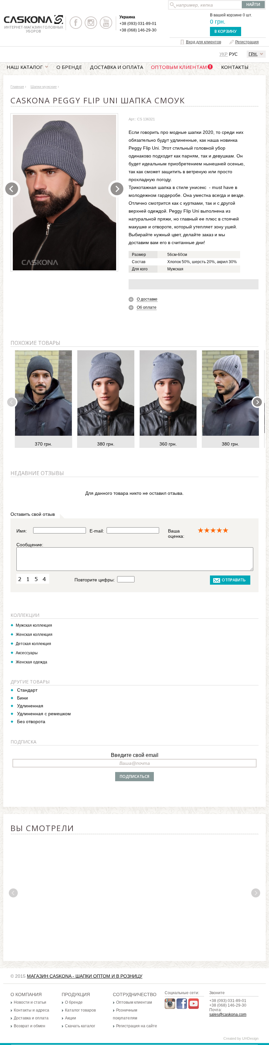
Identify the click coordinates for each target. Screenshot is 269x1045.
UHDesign (250, 1038)
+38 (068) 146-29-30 (137, 30)
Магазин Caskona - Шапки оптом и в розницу (84, 976)
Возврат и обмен (29, 1026)
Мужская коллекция (34, 625)
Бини (22, 697)
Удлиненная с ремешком (44, 713)
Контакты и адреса (31, 1010)
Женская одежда (31, 662)
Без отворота (31, 721)
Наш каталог (25, 67)
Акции (70, 1018)
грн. (253, 54)
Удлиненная (30, 705)
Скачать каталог (80, 1026)
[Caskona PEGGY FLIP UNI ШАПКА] (64, 192)
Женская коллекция (34, 634)
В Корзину (226, 31)
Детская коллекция (33, 643)
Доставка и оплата (116, 67)
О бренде (69, 67)
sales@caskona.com (227, 1014)
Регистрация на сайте (136, 1026)
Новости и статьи (30, 1002)
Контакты (235, 67)
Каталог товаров (80, 1010)
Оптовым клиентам (179, 67)
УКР (223, 54)
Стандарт (27, 690)
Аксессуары (27, 653)
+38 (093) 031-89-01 (137, 23)
